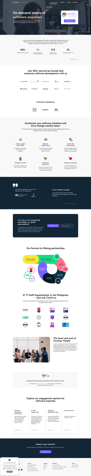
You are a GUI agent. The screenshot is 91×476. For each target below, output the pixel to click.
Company (75, 2)
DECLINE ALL (9, 473)
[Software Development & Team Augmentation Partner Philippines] (16, 2)
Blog (44, 468)
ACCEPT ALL (9, 471)
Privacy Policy (10, 468)
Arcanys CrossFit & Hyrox (58, 468)
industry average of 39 (42, 383)
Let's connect (69, 21)
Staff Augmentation (32, 465)
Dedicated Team (31, 466)
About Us (45, 465)
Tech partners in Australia (33, 470)
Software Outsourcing (32, 468)
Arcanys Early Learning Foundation (60, 466)
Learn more (17, 430)
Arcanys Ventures (56, 465)
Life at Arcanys (75, 466)
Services (62, 2)
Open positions (75, 465)
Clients (44, 466)
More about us (73, 59)
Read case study (65, 225)
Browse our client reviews (70, 203)
